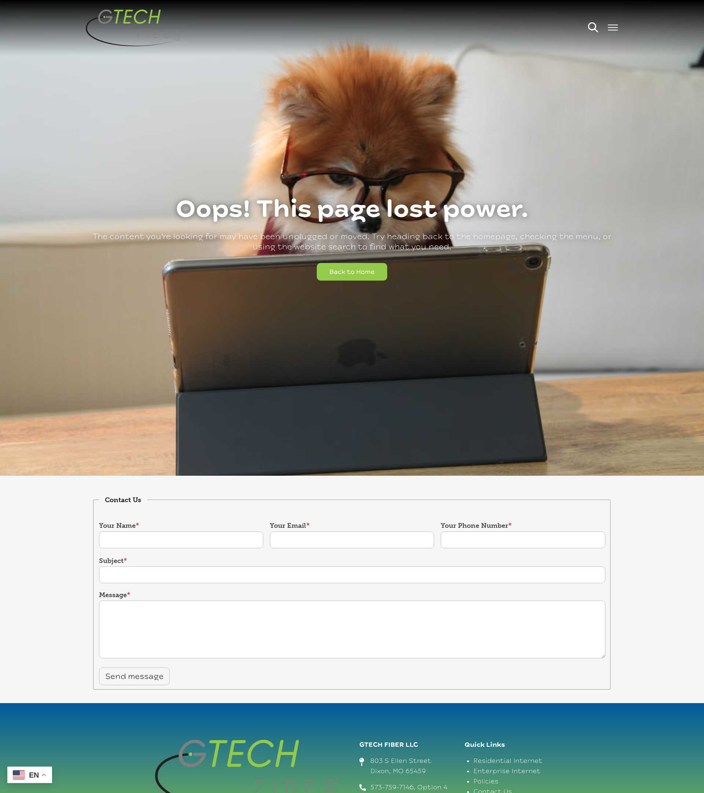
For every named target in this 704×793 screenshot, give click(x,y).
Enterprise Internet (506, 771)
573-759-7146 (392, 787)
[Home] (133, 28)
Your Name (117, 526)
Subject (111, 561)
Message (113, 595)
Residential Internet (507, 761)
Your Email (288, 526)
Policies (485, 781)
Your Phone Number (474, 526)
